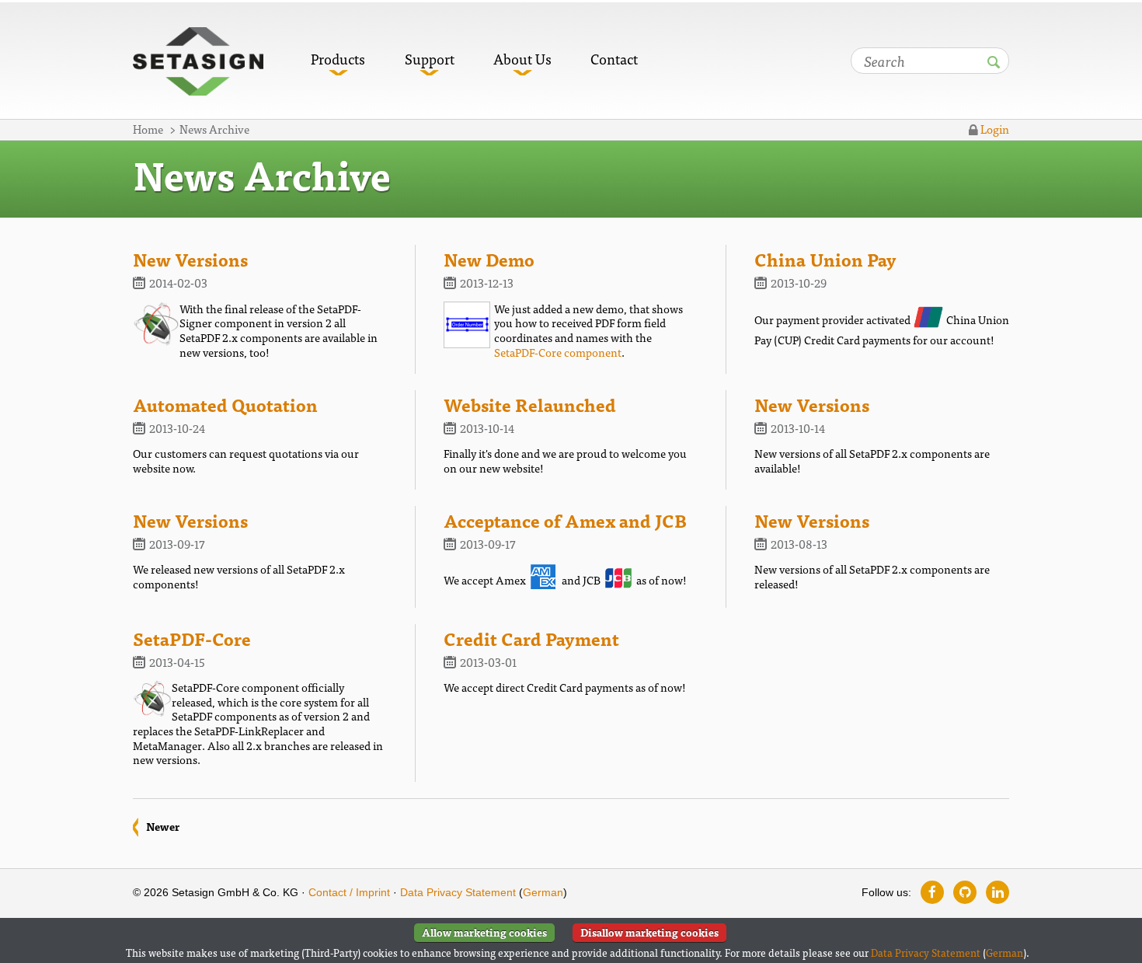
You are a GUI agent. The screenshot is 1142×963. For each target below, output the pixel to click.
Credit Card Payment (531, 638)
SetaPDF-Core (192, 638)
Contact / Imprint (349, 892)
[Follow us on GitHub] (965, 892)
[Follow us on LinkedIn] (997, 892)
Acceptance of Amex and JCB (565, 520)
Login (993, 129)
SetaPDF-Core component (557, 352)
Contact (614, 58)
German (543, 892)
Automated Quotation (225, 404)
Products (338, 58)
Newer (162, 826)
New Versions (190, 259)
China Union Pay (825, 259)
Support (429, 58)
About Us (522, 58)
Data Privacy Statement (458, 892)
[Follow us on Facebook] (932, 892)
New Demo (489, 259)
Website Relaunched (530, 404)
